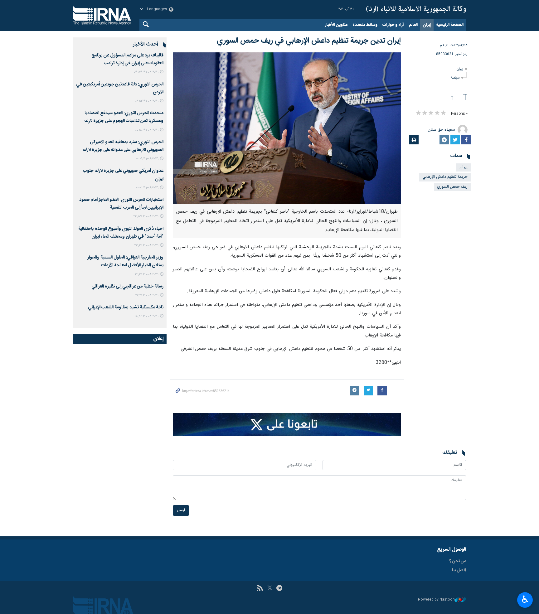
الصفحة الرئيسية (450, 25)
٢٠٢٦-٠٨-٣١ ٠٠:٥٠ (146, 130)
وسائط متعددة (364, 25)
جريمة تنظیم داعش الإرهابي (445, 177)
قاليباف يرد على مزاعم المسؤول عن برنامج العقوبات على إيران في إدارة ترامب (127, 59)
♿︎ (525, 599)
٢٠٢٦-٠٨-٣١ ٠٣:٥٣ (146, 72)
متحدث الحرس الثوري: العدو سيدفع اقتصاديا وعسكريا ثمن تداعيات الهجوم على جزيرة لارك (123, 117)
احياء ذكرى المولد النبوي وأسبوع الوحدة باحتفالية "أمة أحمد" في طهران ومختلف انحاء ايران (120, 232)
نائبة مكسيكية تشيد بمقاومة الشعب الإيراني (125, 307)
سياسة (455, 78)
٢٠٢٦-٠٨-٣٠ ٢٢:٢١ (146, 295)
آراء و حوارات (393, 25)
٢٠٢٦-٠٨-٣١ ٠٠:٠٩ (146, 159)
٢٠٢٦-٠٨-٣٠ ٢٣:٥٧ (146, 217)
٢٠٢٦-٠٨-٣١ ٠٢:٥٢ (146, 101)
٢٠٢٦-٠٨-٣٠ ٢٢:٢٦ (146, 275)
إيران (427, 25)
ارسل (181, 510)
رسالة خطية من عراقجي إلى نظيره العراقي (127, 286)
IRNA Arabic (416, 9)
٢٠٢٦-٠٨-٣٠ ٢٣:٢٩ (146, 246)
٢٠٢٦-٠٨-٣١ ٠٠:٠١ (147, 188)
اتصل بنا (459, 570)
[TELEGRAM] (279, 589)
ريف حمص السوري (452, 187)
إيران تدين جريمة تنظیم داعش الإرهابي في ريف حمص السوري (309, 41)
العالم (413, 25)
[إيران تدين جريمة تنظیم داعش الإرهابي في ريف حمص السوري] (287, 128)
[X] (269, 589)
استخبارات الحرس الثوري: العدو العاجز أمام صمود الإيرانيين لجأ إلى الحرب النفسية (121, 203)
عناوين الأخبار (336, 25)
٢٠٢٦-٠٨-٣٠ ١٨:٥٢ (146, 316)
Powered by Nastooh (436, 599)
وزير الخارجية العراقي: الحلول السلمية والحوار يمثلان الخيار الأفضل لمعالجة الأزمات (125, 261)
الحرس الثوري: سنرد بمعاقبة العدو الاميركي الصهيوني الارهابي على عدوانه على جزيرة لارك (123, 146)
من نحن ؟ (457, 561)
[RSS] (259, 589)
